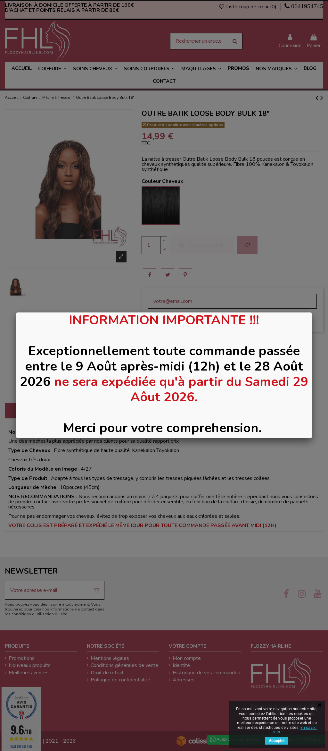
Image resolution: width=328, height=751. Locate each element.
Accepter (277, 740)
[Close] (311, 312)
